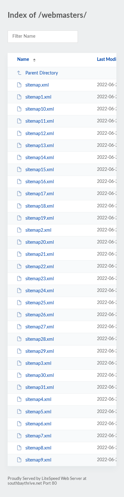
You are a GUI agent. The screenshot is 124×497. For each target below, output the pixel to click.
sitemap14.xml (39, 158)
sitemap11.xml (39, 121)
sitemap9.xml (38, 460)
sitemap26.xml (39, 315)
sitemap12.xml (39, 134)
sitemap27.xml (39, 327)
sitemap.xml (37, 85)
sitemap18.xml (39, 206)
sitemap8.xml (38, 448)
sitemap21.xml (39, 254)
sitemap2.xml (38, 230)
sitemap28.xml (39, 339)
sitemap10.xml (39, 109)
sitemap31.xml (39, 387)
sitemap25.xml (39, 303)
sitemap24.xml (39, 291)
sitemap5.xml (38, 412)
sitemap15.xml (39, 170)
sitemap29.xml (39, 351)
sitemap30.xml (39, 375)
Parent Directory (41, 73)
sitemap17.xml (39, 194)
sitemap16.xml (39, 182)
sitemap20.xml (39, 242)
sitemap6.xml (38, 424)
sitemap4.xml (38, 399)
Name (23, 59)
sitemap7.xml (38, 436)
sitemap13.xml (39, 146)
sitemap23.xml (39, 279)
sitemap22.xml (39, 266)
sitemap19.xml (39, 218)
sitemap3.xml (38, 363)
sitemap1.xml (38, 97)
